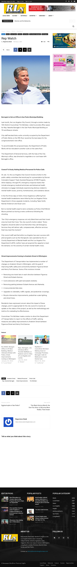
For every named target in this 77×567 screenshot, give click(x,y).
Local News (13, 34)
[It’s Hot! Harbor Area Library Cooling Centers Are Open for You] (30, 518)
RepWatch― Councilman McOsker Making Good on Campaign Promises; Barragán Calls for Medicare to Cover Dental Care (42, 353)
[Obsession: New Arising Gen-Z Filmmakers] (4, 521)
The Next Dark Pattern (41, 509)
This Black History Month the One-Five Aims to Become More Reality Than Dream (39, 407)
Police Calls (32, 378)
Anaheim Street (11, 378)
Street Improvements (22, 381)
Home (3, 31)
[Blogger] (54, 538)
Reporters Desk (7, 41)
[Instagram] (69, 1)
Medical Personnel (22, 378)
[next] (73, 21)
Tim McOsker (33, 381)
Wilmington (45, 34)
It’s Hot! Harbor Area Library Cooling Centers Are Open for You (41, 518)
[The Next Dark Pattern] (30, 511)
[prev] (70, 21)
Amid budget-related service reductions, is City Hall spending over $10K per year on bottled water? (42, 501)
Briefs (13, 31)
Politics (20, 34)
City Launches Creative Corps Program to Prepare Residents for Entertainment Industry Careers (16, 511)
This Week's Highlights (35, 34)
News (8, 31)
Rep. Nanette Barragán (8, 381)
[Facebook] (66, 1)
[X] (71, 1)
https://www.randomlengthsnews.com (25, 422)
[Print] (29, 50)
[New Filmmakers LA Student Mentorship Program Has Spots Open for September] (4, 499)
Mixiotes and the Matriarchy (22, 21)
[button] (73, 26)
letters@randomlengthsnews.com (38, 551)
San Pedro (25, 34)
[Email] (25, 50)
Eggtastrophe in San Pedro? (10, 405)
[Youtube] (74, 1)
